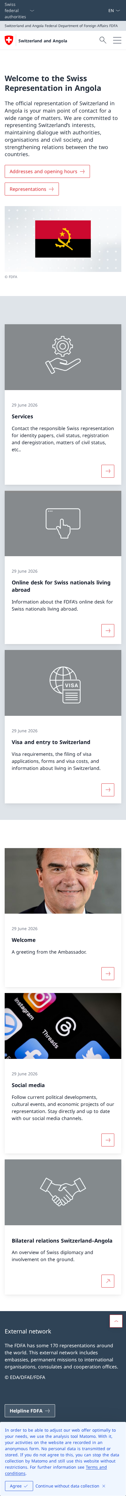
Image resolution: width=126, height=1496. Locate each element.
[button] (116, 1321)
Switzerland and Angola (42, 41)
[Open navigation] (117, 40)
